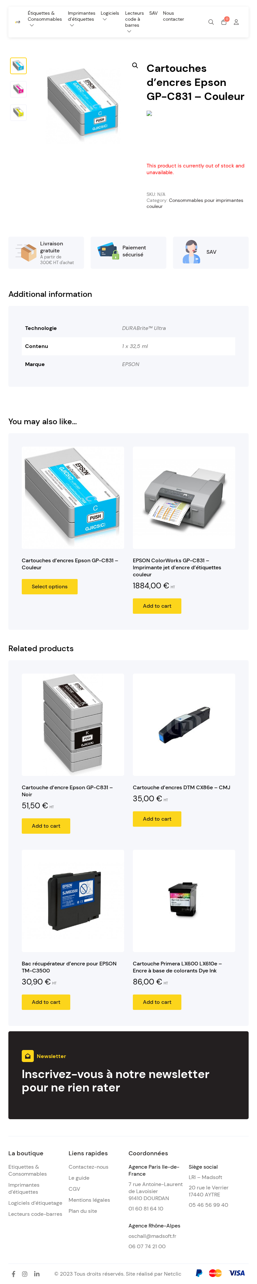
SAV (153, 13)
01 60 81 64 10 (145, 1208)
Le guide (79, 1177)
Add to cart (157, 605)
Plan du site (83, 1210)
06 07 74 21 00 (147, 1246)
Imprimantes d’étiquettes (81, 16)
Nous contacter (173, 16)
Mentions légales (89, 1199)
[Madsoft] (17, 21)
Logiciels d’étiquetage (35, 1202)
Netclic (172, 1273)
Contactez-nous (88, 1166)
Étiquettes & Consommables (45, 16)
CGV (74, 1188)
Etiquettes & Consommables (27, 1170)
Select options (50, 586)
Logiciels (110, 13)
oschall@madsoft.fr (152, 1236)
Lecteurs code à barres (134, 19)
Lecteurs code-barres (35, 1213)
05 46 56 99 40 (208, 1204)
